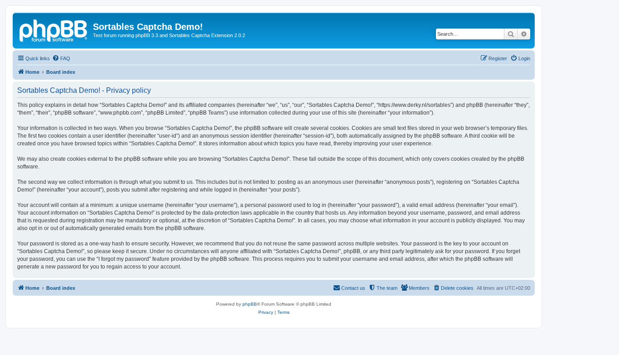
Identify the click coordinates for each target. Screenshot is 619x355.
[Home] (54, 29)
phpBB (249, 304)
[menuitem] (61, 58)
